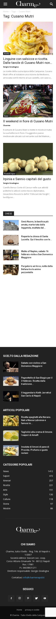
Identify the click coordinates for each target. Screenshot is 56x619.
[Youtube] (45, 598)
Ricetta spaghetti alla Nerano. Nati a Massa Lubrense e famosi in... (36, 420)
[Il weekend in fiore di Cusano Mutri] (28, 100)
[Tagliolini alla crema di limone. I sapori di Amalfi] (11, 435)
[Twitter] (36, 598)
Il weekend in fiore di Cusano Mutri (28, 121)
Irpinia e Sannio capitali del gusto (27, 179)
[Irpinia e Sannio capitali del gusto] (28, 159)
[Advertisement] (28, 308)
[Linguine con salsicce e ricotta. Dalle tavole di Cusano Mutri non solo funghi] (28, 38)
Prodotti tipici (9, 174)
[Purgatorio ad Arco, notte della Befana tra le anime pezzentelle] (11, 270)
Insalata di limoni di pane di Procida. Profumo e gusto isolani (35, 450)
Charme (6, 125)
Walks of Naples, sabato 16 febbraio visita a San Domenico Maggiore (37, 254)
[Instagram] (19, 598)
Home (6, 11)
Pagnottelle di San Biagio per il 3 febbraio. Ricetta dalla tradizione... (36, 381)
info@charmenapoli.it (33, 577)
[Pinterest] (28, 598)
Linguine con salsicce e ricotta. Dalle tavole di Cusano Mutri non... (27, 61)
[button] (51, 4)
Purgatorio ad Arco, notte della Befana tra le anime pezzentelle (37, 269)
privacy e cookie (32, 609)
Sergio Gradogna (11, 67)
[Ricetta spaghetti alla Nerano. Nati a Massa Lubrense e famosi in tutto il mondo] (11, 421)
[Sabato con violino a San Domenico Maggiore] (10, 366)
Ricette (6, 53)
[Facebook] (11, 598)
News (6, 116)
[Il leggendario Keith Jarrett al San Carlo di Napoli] (11, 396)
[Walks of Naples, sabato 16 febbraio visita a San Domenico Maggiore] (11, 255)
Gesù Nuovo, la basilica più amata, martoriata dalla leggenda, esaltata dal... (35, 224)
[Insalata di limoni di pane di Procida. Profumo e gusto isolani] (11, 450)
